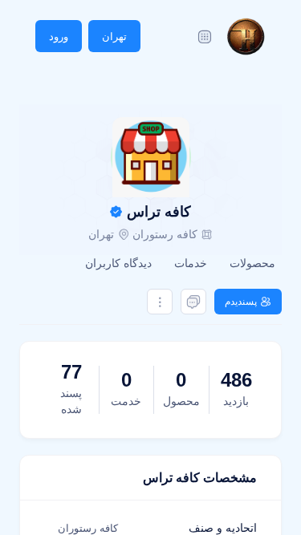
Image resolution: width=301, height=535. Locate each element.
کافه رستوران (164, 234)
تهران (114, 36)
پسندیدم (241, 301)
